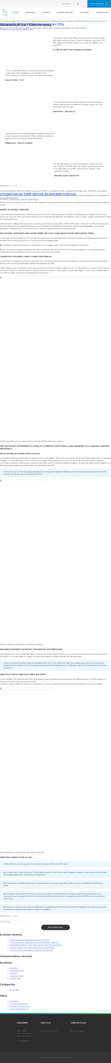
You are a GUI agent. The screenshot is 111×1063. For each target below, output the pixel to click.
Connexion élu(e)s (97, 4)
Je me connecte (77, 1031)
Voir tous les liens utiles (48, 1031)
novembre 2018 (16, 976)
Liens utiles (84, 12)
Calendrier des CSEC (65, 12)
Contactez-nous (102, 12)
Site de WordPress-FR (19, 1009)
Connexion (14, 1001)
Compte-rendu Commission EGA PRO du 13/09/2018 (32, 948)
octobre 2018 (15, 979)
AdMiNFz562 (27, 29)
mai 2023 (13, 968)
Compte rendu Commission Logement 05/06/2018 (31, 950)
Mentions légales (45, 1057)
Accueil (15, 12)
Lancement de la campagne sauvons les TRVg (32, 24)
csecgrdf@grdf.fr (24, 1041)
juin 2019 (13, 973)
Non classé (13, 186)
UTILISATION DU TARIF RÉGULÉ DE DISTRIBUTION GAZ (38, 194)
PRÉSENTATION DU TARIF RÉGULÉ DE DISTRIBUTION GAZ (36, 945)
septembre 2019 (17, 971)
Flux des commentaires (20, 1006)
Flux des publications (19, 1004)
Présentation (30, 12)
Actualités (46, 12)
